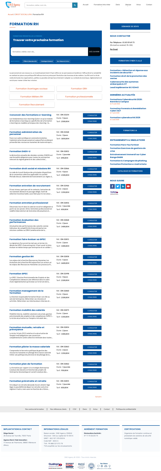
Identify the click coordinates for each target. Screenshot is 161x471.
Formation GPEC (19, 273)
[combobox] (48, 5)
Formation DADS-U (20, 151)
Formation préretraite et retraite (28, 381)
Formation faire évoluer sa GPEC (28, 239)
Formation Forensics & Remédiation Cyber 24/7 (128, 109)
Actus (138, 5)
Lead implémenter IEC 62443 (124, 87)
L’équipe (128, 5)
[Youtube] (128, 186)
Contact (149, 5)
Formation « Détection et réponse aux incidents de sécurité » (129, 71)
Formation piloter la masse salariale (30, 346)
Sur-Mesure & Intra (63, 61)
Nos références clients (58, 409)
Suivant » (98, 397)
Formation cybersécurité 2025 (125, 117)
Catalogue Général (47, 61)
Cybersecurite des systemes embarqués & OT (124, 82)
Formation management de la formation (26, 291)
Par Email (114, 49)
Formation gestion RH (22, 256)
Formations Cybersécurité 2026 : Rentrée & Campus (126, 100)
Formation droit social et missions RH (30, 168)
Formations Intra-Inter (102, 5)
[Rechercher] (74, 5)
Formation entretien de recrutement (30, 185)
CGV (74, 409)
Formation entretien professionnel (29, 202)
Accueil (85, 5)
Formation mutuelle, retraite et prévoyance (27, 328)
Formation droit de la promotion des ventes (128, 77)
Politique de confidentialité (126, 409)
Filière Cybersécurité (30, 61)
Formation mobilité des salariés (27, 310)
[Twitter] (117, 186)
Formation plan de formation (26, 363)
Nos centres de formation (34, 409)
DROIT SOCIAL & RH (23, 14)
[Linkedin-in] (123, 186)
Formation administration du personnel (26, 133)
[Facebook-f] (112, 186)
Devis (118, 5)
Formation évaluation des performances (24, 221)
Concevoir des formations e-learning (30, 114)
